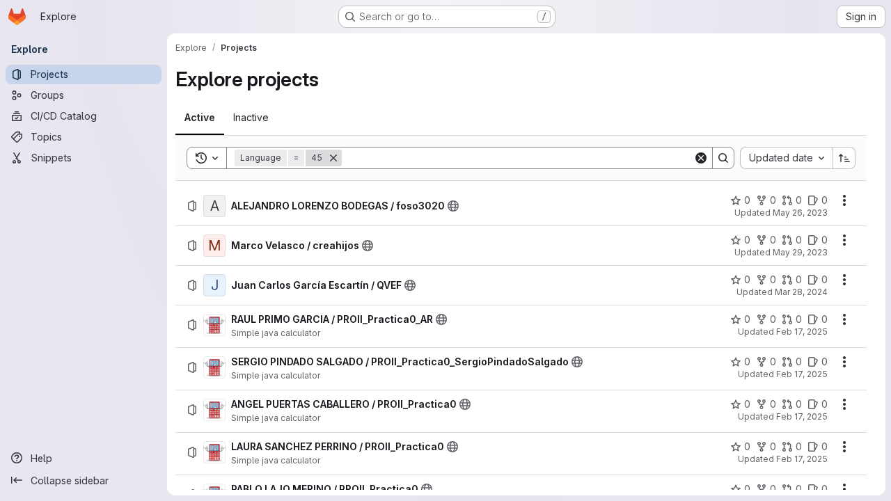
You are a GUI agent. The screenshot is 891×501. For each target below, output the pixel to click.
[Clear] (701, 158)
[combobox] (786, 158)
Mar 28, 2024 (801, 292)
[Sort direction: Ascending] (844, 158)
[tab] (199, 117)
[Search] (723, 158)
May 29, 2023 (800, 252)
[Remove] (333, 158)
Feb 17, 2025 (802, 331)
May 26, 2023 (800, 212)
